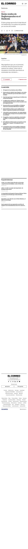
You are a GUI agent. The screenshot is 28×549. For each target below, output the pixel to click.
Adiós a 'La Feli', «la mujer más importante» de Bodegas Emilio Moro (12, 188)
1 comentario (7, 79)
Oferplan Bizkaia (4, 398)
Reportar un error (23, 79)
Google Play (21, 386)
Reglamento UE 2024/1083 (10, 391)
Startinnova (23, 404)
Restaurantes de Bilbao (7, 406)
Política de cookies (19, 394)
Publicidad (16, 393)
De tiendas (25, 398)
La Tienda (10, 401)
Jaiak (13, 404)
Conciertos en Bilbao (11, 399)
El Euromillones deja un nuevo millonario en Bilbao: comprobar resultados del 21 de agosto (13, 109)
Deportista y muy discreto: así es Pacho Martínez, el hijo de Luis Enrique (13, 199)
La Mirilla (24, 402)
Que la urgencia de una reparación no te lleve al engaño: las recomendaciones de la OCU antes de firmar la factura (13, 205)
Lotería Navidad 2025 (7, 404)
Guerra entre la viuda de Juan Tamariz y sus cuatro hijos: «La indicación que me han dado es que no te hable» (15, 93)
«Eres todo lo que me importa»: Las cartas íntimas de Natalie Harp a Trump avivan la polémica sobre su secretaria (14, 113)
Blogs (9, 398)
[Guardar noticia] (1, 30)
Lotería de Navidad (15, 406)
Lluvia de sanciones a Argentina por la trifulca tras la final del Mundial (15, 97)
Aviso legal (17, 390)
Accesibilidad (22, 390)
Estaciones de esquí (23, 401)
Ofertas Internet (14, 402)
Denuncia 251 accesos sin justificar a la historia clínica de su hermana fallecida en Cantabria (14, 106)
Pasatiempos (5, 399)
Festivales (24, 399)
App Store (8, 386)
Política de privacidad (9, 393)
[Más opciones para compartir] (9, 31)
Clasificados (20, 402)
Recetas (20, 398)
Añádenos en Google (19, 30)
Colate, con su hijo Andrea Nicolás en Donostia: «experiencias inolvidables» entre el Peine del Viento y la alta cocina (12, 184)
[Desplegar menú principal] (26, 3)
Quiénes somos (11, 390)
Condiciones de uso (19, 391)
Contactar (5, 390)
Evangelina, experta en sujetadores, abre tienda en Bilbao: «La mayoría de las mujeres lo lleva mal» (14, 118)
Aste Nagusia (17, 404)
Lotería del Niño (22, 406)
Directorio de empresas (6, 402)
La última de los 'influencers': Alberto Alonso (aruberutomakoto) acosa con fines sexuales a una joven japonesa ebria (15, 102)
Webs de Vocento (23, 409)
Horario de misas (16, 401)
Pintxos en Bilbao (15, 398)
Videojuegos (19, 399)
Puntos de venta (4, 401)
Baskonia (4, 8)
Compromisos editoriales (10, 394)
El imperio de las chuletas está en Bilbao (12, 90)
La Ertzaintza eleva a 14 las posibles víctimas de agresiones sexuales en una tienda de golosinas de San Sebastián (14, 128)
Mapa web (21, 393)
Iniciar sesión (22, 3)
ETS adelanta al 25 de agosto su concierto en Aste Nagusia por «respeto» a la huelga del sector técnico (14, 123)
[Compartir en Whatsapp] (7, 31)
